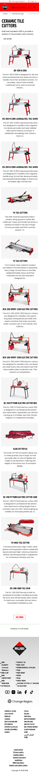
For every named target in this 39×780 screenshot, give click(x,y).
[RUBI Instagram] (13, 692)
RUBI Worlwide (5, 682)
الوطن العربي (29, 735)
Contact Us (21, 662)
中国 (26, 737)
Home (5, 14)
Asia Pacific (9, 714)
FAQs (18, 670)
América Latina (10, 711)
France (7, 732)
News (19, 675)
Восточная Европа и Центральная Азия (31, 729)
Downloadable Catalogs (26, 668)
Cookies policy (18, 755)
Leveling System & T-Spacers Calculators (28, 684)
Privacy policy (18, 752)
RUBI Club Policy (18, 763)
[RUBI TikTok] (31, 692)
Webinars (5, 670)
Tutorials (5, 668)
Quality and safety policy (18, 765)
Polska (26, 714)
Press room (21, 681)
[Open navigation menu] (34, 7)
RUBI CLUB (5, 673)
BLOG (18, 678)
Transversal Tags (18, 14)
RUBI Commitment (6, 677)
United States (29, 724)
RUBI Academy (5, 663)
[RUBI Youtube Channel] (7, 692)
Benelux (7, 716)
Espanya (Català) (11, 727)
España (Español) (11, 730)
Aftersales (6, 686)
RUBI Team (20, 665)
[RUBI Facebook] (25, 692)
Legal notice (18, 750)
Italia (26, 711)
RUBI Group (21, 673)
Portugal (27, 716)
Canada (7, 719)
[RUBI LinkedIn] (19, 692)
